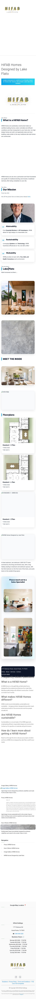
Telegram (21, 994)
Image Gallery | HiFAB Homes (12, 852)
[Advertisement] (18, 36)
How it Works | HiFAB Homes (11, 848)
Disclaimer (5, 981)
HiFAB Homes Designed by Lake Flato (14, 855)
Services (12, 671)
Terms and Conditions (24, 981)
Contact (18, 671)
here (29, 196)
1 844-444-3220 (19, 933)
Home (3, 671)
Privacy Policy (13, 981)
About (7, 671)
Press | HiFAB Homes (9, 844)
